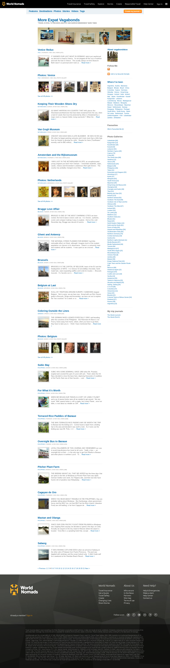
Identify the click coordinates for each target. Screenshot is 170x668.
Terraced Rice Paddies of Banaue (57, 416)
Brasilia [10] (111, 295)
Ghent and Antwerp (49, 234)
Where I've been (115, 82)
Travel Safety (89, 4)
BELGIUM (40, 211)
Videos (74, 11)
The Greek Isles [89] (114, 157)
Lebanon (119, 99)
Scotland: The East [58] (115, 200)
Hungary (110, 94)
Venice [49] (111, 162)
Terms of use (129, 600)
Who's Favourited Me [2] (115, 129)
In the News (129, 593)
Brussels (43, 260)
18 (77, 568)
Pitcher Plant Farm (48, 466)
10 (59, 568)
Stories (110, 4)
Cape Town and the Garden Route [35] (119, 264)
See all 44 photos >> (45, 201)
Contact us (147, 598)
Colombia (110, 90)
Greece (116, 92)
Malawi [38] (111, 259)
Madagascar (127, 101)
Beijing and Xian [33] (114, 193)
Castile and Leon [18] (114, 274)
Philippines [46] (112, 168)
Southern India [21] (113, 217)
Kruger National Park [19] (115, 261)
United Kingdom (112, 115)
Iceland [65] (111, 208)
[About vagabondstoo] (112, 61)
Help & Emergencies (151, 591)
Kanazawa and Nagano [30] (116, 172)
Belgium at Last (47, 285)
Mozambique (118, 105)
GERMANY (41, 313)
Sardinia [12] (111, 159)
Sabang (42, 543)
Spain (128, 111)
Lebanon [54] (111, 149)
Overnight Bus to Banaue (52, 441)
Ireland (127, 94)
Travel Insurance (74, 4)
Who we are (129, 591)
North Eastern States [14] (115, 223)
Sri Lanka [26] (112, 212)
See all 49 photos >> (45, 96)
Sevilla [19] (111, 276)
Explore (101, 4)
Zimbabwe (117, 118)
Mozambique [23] (113, 253)
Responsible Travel (133, 4)
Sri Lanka (110, 113)
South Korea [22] (113, 181)
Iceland (116, 94)
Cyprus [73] (111, 153)
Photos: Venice (46, 75)
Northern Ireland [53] (114, 198)
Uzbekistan (127, 115)
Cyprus (117, 90)
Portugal (127, 109)
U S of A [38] (111, 287)
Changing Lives (105, 600)
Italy (108, 96)
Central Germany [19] (114, 236)
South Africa (111, 111)
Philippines (119, 109)
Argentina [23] (112, 304)
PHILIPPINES (41, 367)
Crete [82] (110, 155)
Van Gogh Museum (49, 129)
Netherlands (117, 107)
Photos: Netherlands (49, 180)
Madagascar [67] (113, 248)
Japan (113, 96)
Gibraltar (110, 92)
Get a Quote (104, 593)
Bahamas (124, 86)
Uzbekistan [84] (112, 140)
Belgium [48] (111, 166)
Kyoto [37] (110, 176)
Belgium (110, 88)
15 (70, 568)
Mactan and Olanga (49, 517)
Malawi (109, 103)
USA (121, 115)
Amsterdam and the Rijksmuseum (57, 155)
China (127, 88)
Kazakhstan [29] (112, 145)
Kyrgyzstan (111, 99)
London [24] (111, 210)
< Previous (42, 568)
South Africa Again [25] (115, 251)
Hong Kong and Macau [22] (116, 185)
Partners (127, 595)
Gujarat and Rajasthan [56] (116, 229)
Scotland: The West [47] (115, 206)
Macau (119, 101)
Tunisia (126, 113)
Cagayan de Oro (47, 492)
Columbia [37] (112, 289)
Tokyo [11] (110, 170)
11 (61, 568)
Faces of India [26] (113, 227)
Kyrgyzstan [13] (112, 143)
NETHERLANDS (42, 106)
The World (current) (113, 315)
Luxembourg (111, 101)
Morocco (110, 105)
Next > (87, 568)
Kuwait (128, 96)
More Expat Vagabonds (59, 20)
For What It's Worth (49, 390)
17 (75, 568)
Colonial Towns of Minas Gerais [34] (119, 297)
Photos (57, 11)
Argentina (110, 86)
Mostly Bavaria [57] (113, 242)
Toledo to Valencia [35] (115, 280)
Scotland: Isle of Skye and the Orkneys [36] (117, 203)
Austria (117, 86)
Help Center (149, 4)
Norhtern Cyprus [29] (114, 151)
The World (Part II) (113, 317)
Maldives (116, 103)
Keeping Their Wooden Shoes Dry (57, 104)
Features (33, 11)
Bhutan (116, 88)
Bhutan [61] (111, 219)
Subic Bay (43, 365)
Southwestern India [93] (115, 231)
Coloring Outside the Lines (53, 310)
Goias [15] (110, 293)
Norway (124, 107)
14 (68, 568)
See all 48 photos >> (45, 357)
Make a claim (148, 593)
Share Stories (104, 603)
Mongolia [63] (112, 179)
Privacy (127, 603)
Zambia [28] (111, 257)
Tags (82, 11)
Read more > (86, 63)
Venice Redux (46, 49)
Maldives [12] (111, 215)
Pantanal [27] (111, 299)
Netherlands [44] (113, 164)
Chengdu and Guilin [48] (115, 189)
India (122, 94)
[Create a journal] (133, 12)
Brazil (122, 88)
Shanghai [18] (112, 187)
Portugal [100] (112, 272)
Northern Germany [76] (115, 234)
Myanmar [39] (112, 183)
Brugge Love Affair (48, 209)
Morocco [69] (111, 267)
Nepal (109, 107)
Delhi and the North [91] (115, 225)
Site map (127, 598)
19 (79, 568)
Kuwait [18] (111, 147)
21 (84, 568)
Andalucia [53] (112, 278)
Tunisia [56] (111, 246)
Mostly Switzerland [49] (115, 244)
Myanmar (127, 105)
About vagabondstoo (117, 49)
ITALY (39, 52)
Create (119, 4)
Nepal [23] (110, 221)
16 (72, 568)
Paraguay (110, 109)
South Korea (121, 111)
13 (66, 568)
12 (63, 568)
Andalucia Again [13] (114, 270)
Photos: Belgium (47, 336)
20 (81, 568)
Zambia (110, 118)
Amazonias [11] (112, 291)
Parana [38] (111, 301)
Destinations (45, 11)
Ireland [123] (111, 195)
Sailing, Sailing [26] (113, 284)
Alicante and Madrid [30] (115, 282)
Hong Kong (124, 92)
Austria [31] (111, 238)
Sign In (160, 4)
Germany (124, 90)
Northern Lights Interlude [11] (117, 240)
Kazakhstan (121, 96)
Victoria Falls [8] (112, 255)
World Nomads (13, 4)
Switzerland (119, 113)
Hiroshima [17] (112, 174)
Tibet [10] (110, 191)
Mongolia (124, 103)
